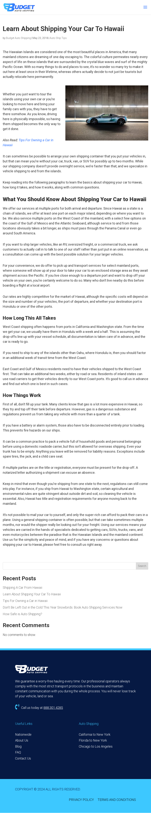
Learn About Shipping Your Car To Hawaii (32, 594)
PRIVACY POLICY (81, 800)
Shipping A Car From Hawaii (22, 587)
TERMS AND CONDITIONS (117, 800)
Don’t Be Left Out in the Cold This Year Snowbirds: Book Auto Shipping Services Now (62, 607)
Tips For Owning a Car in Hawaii (25, 601)
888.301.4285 (53, 708)
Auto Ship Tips (58, 38)
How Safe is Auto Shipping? (22, 614)
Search (142, 565)
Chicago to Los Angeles (96, 746)
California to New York (94, 734)
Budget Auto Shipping (18, 38)
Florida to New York (93, 740)
